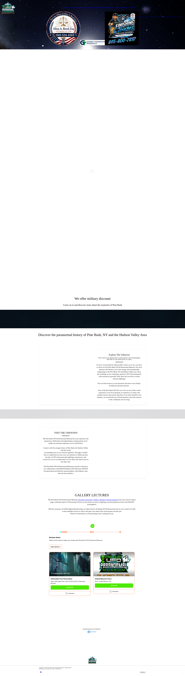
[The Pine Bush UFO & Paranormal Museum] (8, 8)
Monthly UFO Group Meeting (103, 7)
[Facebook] (3, 17)
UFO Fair (87, 7)
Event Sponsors (121, 7)
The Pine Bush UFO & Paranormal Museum (167, 17)
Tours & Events (76, 7)
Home (67, 7)
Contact (132, 7)
